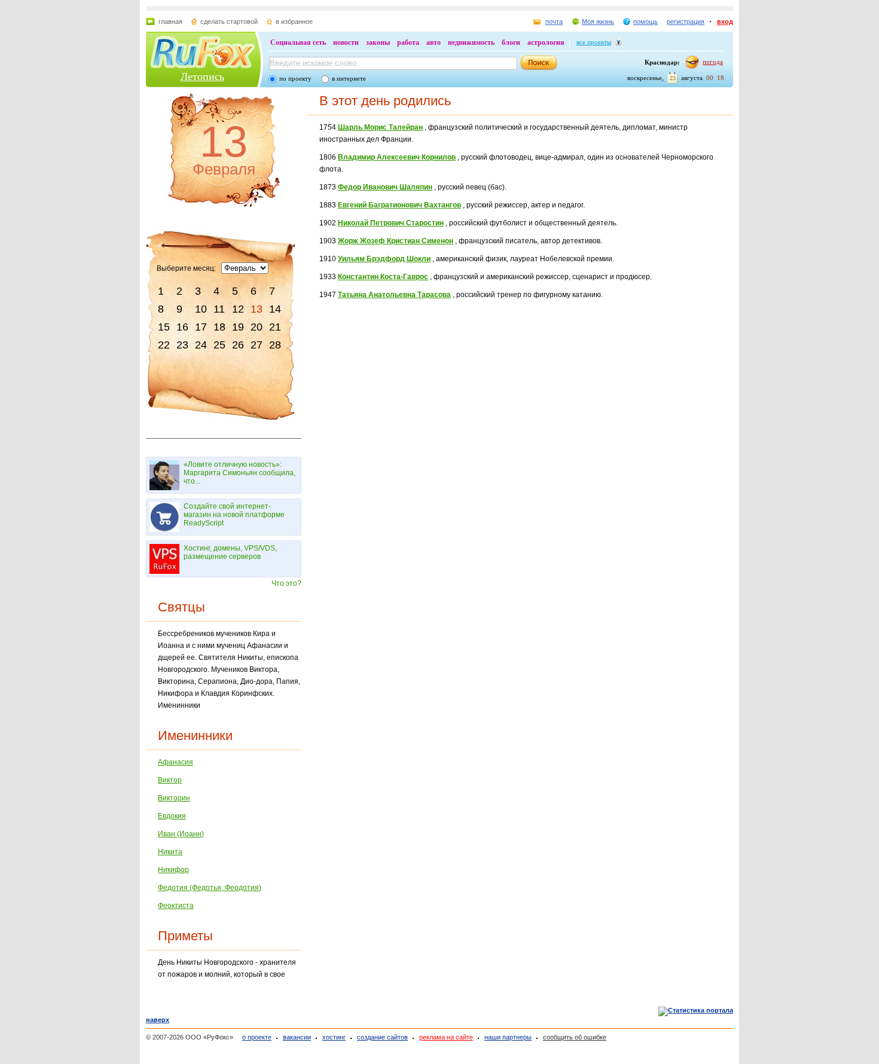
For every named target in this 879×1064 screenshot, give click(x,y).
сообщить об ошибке (574, 1037)
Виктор (170, 780)
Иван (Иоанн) (181, 834)
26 (238, 345)
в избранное (294, 21)
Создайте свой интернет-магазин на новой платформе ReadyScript (234, 514)
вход (725, 21)
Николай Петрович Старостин (391, 223)
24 (201, 345)
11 (219, 309)
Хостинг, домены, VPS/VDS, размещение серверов (230, 552)
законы (378, 42)
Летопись (202, 76)
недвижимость (471, 42)
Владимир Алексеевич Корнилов (397, 157)
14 (275, 309)
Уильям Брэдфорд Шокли (384, 259)
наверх (157, 1019)
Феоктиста (176, 905)
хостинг (334, 1037)
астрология (545, 42)
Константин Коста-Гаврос (383, 277)
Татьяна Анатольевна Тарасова (394, 295)
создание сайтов (382, 1037)
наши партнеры (508, 1037)
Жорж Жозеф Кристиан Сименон (395, 241)
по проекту (295, 78)
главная (170, 21)
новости (346, 42)
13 (257, 309)
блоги (511, 42)
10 (201, 309)
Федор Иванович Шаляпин (385, 187)
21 (275, 327)
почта (554, 21)
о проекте (256, 1037)
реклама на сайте (446, 1037)
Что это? (286, 583)
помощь (645, 21)
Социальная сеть (298, 42)
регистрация (685, 21)
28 (275, 345)
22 (164, 345)
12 (238, 309)
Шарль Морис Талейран (380, 127)
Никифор (173, 870)
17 (201, 327)
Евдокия (172, 816)
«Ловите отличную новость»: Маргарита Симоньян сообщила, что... (239, 472)
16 (182, 327)
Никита (170, 852)
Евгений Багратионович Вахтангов (399, 205)
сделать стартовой (229, 21)
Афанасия (175, 762)
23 (182, 345)
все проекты (593, 41)
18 (219, 327)
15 (164, 327)
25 (219, 345)
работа (408, 42)
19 (238, 327)
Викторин (174, 798)
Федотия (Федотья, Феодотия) (209, 887)
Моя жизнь (598, 21)
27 (257, 345)
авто (433, 42)
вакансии (297, 1037)
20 (257, 327)
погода (713, 61)
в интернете (349, 78)
